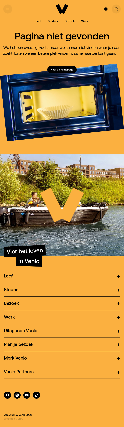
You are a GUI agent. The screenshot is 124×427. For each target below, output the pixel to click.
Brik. (20, 418)
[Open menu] (7, 9)
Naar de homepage (62, 69)
